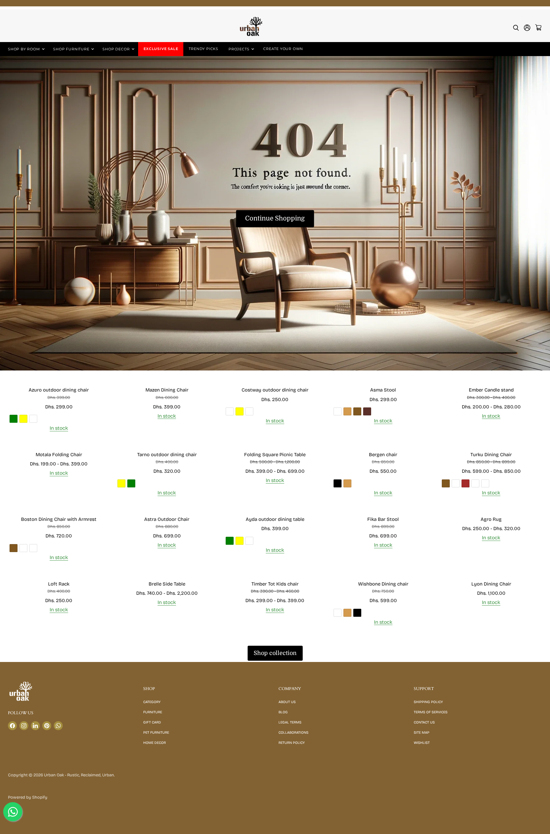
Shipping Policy (428, 702)
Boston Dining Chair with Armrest (58, 519)
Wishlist (422, 743)
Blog (283, 712)
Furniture (152, 712)
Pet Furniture (156, 732)
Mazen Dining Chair (166, 390)
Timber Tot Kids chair (275, 584)
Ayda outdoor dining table (275, 519)
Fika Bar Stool (383, 519)
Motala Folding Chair (59, 454)
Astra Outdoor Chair (166, 519)
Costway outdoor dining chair (275, 390)
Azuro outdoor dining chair (59, 390)
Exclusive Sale (161, 49)
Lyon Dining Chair (491, 584)
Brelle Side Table (167, 584)
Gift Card (152, 722)
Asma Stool (383, 390)
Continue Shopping (275, 218)
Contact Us (424, 722)
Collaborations (293, 732)
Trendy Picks (203, 49)
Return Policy (292, 743)
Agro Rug (491, 519)
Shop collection (275, 653)
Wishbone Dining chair (383, 584)
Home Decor (154, 743)
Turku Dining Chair (491, 454)
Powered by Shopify (27, 797)
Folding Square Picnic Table (275, 454)
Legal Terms (290, 722)
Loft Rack (58, 584)
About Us (287, 702)
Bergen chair (383, 454)
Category (151, 702)
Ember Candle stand (491, 390)
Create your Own (283, 49)
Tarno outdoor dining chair (167, 454)
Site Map (421, 732)
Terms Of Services (431, 712)
